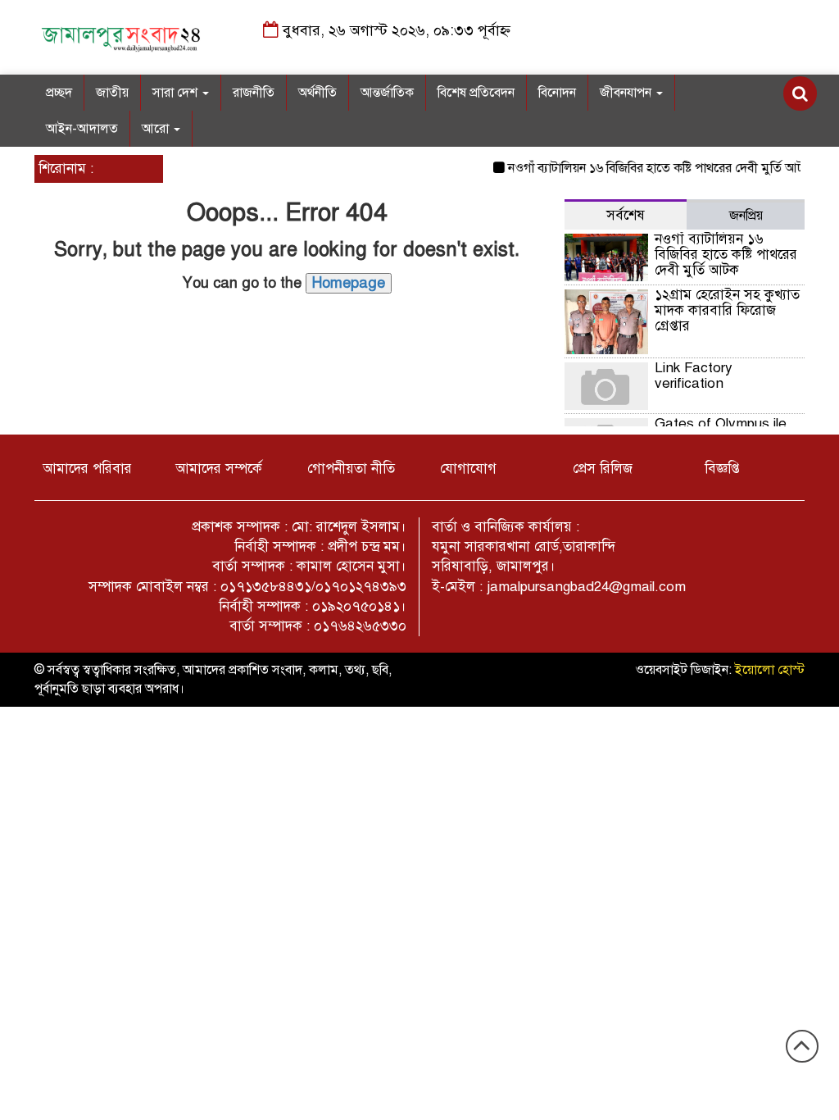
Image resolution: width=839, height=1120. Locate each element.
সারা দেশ (176, 92)
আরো (157, 129)
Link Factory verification (693, 375)
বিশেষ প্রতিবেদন (476, 92)
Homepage (348, 283)
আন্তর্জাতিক (387, 92)
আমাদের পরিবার (87, 468)
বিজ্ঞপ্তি (722, 468)
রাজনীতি (253, 92)
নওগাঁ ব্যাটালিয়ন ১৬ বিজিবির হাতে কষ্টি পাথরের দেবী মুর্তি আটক (651, 168)
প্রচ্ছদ (59, 92)
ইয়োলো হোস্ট (770, 670)
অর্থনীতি (317, 92)
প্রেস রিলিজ (603, 468)
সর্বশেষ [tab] (625, 215)
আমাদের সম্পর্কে (218, 468)
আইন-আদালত (82, 129)
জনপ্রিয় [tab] (746, 215)
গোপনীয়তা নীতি (351, 468)
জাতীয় (112, 92)
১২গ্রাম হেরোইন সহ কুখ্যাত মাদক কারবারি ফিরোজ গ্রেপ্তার (727, 310)
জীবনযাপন (627, 92)
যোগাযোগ (468, 468)
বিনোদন (557, 92)
